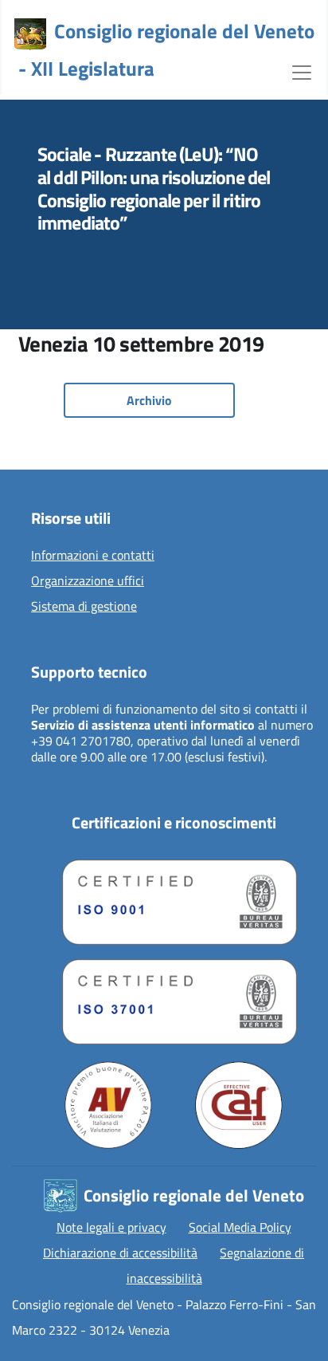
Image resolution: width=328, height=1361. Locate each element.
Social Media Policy (240, 1227)
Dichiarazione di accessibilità (120, 1252)
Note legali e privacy (111, 1227)
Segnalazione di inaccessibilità (216, 1265)
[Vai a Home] (30, 34)
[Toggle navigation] (302, 71)
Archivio (149, 400)
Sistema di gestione (84, 607)
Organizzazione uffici (87, 581)
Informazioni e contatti (92, 555)
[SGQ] (173, 898)
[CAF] (239, 1105)
